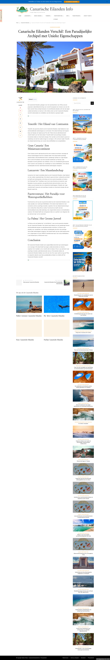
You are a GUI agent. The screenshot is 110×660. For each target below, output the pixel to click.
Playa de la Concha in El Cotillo (83, 332)
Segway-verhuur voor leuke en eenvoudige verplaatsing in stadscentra (83, 442)
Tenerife (48, 15)
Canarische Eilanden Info (51, 9)
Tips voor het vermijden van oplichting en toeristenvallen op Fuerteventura (83, 368)
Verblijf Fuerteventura (83, 403)
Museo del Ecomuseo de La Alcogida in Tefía (83, 554)
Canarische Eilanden (55, 27)
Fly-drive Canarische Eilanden (54, 316)
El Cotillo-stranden (83, 423)
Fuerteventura (58, 15)
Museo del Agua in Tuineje (83, 461)
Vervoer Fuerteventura (83, 439)
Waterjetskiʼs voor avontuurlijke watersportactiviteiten (83, 649)
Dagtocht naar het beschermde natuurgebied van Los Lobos (83, 479)
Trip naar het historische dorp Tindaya (83, 350)
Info (67, 15)
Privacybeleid (43, 658)
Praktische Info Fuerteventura (83, 365)
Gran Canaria (38, 15)
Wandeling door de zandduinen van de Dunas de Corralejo (83, 295)
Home (20, 15)
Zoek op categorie (75, 658)
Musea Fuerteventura (83, 459)
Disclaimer (83, 658)
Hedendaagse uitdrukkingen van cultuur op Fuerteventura (83, 610)
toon (35, 99)
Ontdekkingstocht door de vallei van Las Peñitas (83, 314)
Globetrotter (20, 102)
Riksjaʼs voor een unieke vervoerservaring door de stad (83, 535)
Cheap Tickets (88, 15)
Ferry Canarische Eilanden (25, 340)
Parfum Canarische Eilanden (53, 340)
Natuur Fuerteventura (83, 477)
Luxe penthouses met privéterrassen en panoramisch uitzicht (83, 516)
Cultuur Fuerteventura (83, 384)
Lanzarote (27, 15)
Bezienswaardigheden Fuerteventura (83, 331)
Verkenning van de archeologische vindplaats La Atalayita (83, 573)
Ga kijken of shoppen (71, 1)
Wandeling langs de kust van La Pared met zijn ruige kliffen (83, 591)
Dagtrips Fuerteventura (83, 293)
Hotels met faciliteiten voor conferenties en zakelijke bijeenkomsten (83, 630)
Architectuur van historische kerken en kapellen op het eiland (83, 498)
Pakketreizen (76, 15)
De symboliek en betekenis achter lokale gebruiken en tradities (83, 386)
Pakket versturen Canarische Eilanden (29, 316)
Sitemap (56, 19)
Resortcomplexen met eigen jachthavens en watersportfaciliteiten (83, 405)
